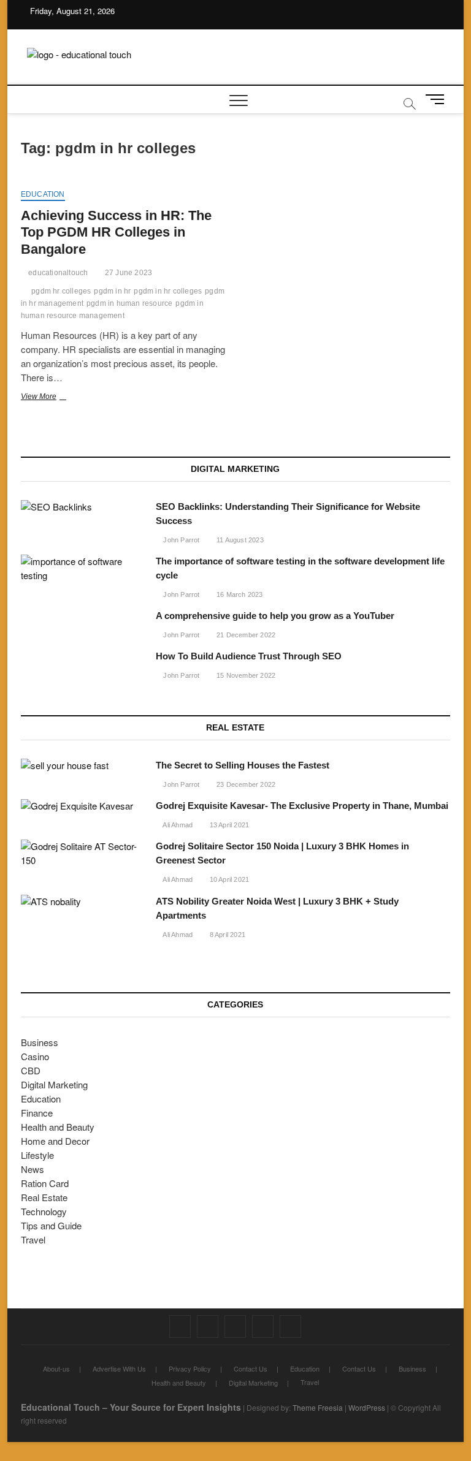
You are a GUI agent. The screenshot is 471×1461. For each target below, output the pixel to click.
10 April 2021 (228, 879)
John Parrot (180, 540)
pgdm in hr (112, 291)
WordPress (366, 1407)
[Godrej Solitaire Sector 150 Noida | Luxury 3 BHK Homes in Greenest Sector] (82, 854)
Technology (44, 1211)
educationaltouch (57, 272)
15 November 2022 (245, 675)
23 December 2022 (245, 784)
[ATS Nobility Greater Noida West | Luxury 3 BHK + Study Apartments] (82, 902)
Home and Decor (55, 1140)
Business (39, 1042)
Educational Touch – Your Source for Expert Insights (131, 1407)
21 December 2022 (245, 635)
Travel (33, 1239)
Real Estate (44, 1197)
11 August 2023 (239, 540)
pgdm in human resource (129, 303)
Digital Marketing (54, 1084)
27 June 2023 (127, 272)
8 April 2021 (226, 934)
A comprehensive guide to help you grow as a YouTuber (275, 615)
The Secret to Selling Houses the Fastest (242, 765)
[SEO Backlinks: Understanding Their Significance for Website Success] (82, 507)
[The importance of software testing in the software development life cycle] (82, 569)
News (32, 1169)
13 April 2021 (228, 825)
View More (56, 398)
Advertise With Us (119, 1368)
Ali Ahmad (177, 825)
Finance (37, 1112)
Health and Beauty (57, 1126)
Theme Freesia (318, 1407)
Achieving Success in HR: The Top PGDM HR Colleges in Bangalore (116, 232)
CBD (30, 1070)
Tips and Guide (51, 1225)
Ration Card (45, 1183)
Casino (35, 1056)
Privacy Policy (190, 1368)
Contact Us (250, 1368)
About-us (56, 1368)
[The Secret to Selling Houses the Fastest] (82, 766)
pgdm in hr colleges (168, 291)
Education (43, 194)
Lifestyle (37, 1154)
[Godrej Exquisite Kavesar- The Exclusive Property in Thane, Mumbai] (82, 806)
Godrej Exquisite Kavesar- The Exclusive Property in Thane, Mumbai (302, 805)
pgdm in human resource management (112, 309)
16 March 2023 (239, 594)
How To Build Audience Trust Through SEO (249, 656)
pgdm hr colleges (61, 291)
